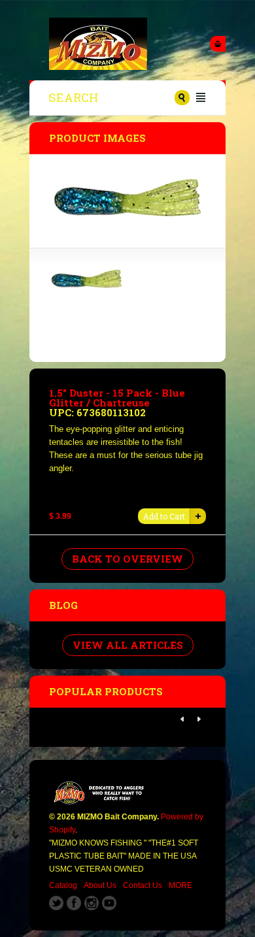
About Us (100, 885)
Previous (182, 719)
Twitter (56, 903)
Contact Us (142, 885)
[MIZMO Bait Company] (127, 44)
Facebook (74, 903)
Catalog (63, 885)
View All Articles (128, 644)
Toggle (218, 44)
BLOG (63, 605)
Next (199, 719)
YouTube (109, 903)
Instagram (91, 903)
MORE (180, 885)
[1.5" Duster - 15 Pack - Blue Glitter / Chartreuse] (86, 288)
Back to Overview (127, 558)
